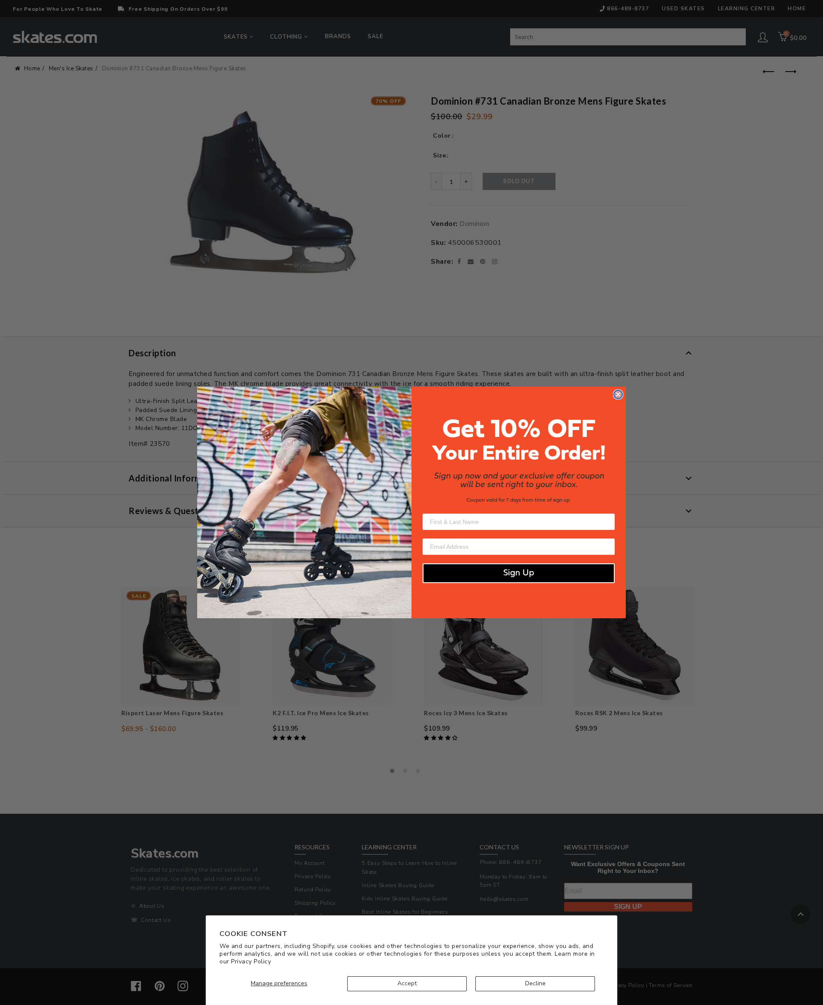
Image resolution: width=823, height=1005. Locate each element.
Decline (535, 983)
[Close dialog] (618, 394)
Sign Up (518, 573)
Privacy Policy (251, 961)
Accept (407, 983)
